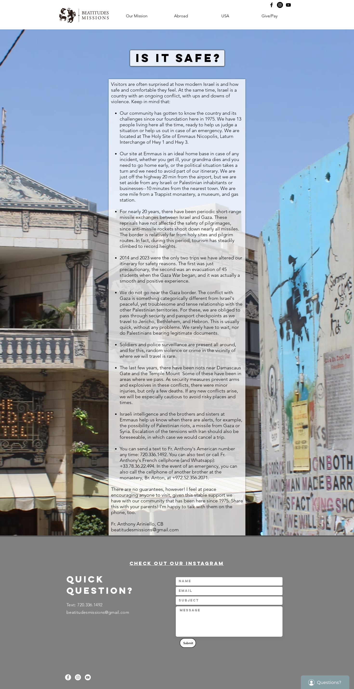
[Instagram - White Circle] (78, 677)
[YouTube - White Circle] (88, 677)
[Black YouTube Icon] (288, 5)
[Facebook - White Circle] (68, 677)
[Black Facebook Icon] (272, 5)
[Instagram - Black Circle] (280, 5)
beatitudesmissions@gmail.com (145, 530)
